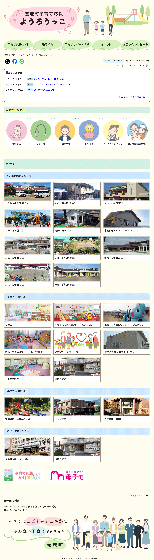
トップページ (22, 55)
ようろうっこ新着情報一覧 (133, 97)
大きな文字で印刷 (136, 65)
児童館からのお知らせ (44, 90)
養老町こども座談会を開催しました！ (51, 79)
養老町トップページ (141, 496)
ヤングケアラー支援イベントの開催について (53, 85)
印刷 (118, 65)
